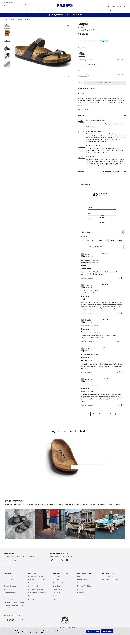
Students (80, 592)
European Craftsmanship (37, 592)
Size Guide (122, 75)
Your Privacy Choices (13, 615)
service (119, 240)
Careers (31, 596)
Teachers (80, 596)
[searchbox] (101, 232)
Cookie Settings (10, 586)
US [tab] (86, 75)
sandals (99, 240)
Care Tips (56, 592)
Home (6, 19)
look (93, 240)
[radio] (81, 53)
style (87, 240)
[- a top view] (7, 33)
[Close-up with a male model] (7, 56)
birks (106, 240)
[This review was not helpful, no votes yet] (121, 278)
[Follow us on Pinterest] (62, 560)
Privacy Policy (9, 583)
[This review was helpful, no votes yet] (118, 278)
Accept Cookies (107, 631)
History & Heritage (35, 583)
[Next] (7, 64)
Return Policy (9, 589)
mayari (112, 240)
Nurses (80, 583)
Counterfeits (8, 599)
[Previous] (7, 26)
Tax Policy (8, 596)
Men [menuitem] (44, 10)
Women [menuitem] (37, 10)
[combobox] (106, 246)
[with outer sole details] (7, 48)
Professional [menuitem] (87, 10)
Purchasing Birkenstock (37, 579)
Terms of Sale (9, 579)
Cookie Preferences (93, 631)
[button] (2, 14)
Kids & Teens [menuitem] (75, 10)
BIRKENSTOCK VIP (36, 576)
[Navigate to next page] (116, 414)
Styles (13, 19)
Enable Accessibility (10, 2)
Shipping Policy (10, 592)
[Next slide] (68, 76)
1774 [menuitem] (119, 10)
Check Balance (108, 576)
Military (80, 589)
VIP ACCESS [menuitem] (63, 10)
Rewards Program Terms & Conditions (14, 607)
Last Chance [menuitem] (52, 10)
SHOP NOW (106, 15)
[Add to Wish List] (80, 83)
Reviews (31, 599)
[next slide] (128, 523)
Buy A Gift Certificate (110, 579)
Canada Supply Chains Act (14, 602)
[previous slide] (2, 523)
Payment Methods (60, 583)
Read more (82, 105)
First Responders (84, 579)
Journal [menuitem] (97, 10)
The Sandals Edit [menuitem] (26, 10)
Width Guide (121, 60)
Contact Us (57, 579)
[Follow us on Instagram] (51, 560)
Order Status (57, 576)
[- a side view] (7, 41)
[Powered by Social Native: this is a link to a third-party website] (124, 541)
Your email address (12, 561)
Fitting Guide (58, 589)
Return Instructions (60, 596)
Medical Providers (84, 586)
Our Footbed (33, 586)
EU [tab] (81, 75)
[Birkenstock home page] (65, 5)
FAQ (54, 599)
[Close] (127, 631)
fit (82, 240)
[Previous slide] (64, 76)
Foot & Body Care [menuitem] (108, 10)
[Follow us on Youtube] (67, 560)
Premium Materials (35, 589)
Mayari (20, 19)
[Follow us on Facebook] (57, 560)
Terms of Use (9, 576)
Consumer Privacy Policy (37, 633)
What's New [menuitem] (13, 10)
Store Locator (58, 586)
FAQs (79, 576)
